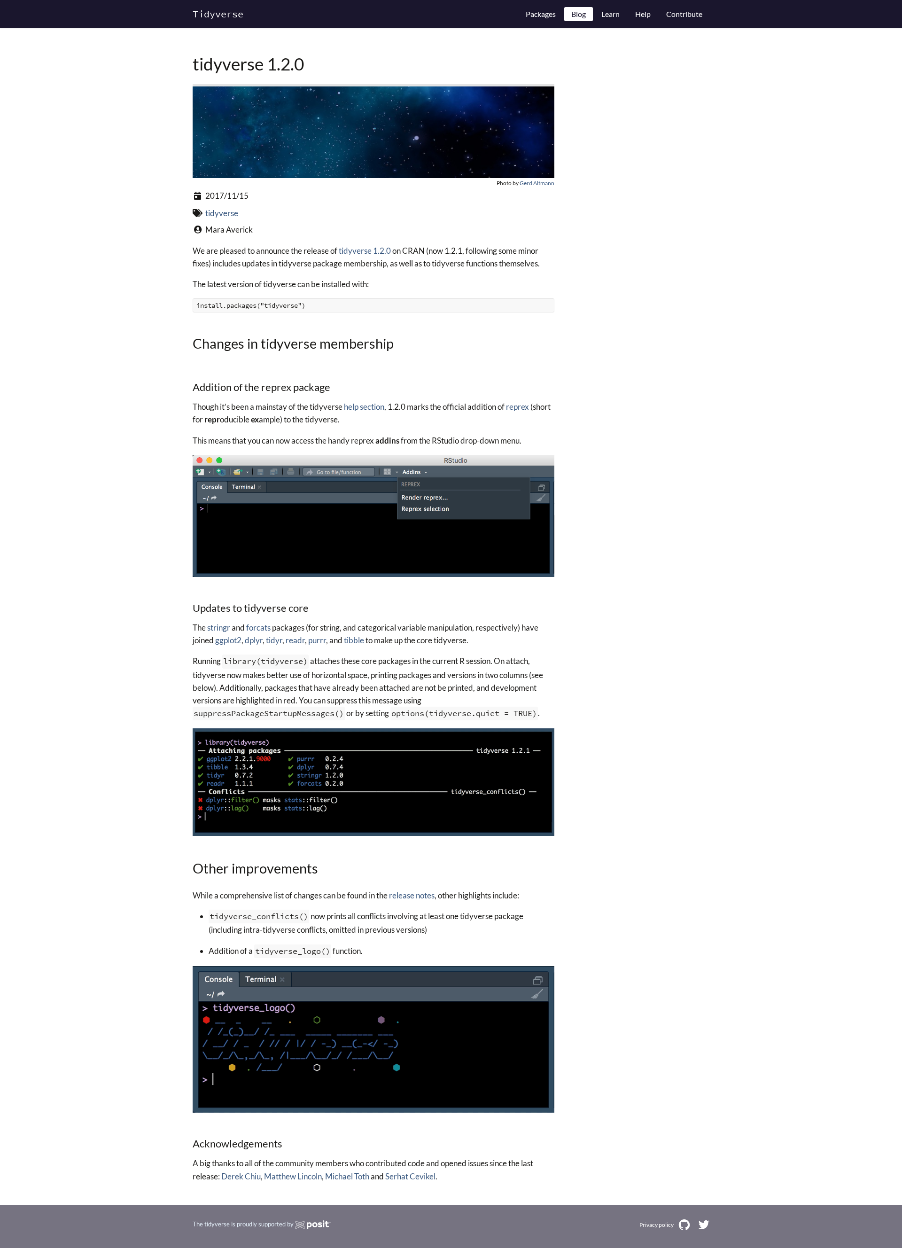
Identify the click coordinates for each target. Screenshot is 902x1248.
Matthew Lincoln (293, 1176)
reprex (517, 407)
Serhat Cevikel (410, 1176)
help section (364, 407)
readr (295, 640)
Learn (610, 13)
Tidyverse (218, 14)
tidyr (274, 640)
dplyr (254, 640)
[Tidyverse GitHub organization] (684, 1225)
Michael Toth (347, 1176)
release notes (412, 895)
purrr (317, 640)
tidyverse (221, 213)
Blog (578, 13)
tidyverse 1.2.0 (365, 251)
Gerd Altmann (537, 183)
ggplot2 (228, 640)
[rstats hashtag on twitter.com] (703, 1225)
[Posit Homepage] (313, 1225)
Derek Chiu (241, 1176)
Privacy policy (656, 1224)
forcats (258, 627)
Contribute (684, 13)
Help (643, 13)
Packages (541, 13)
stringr (218, 627)
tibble (354, 640)
